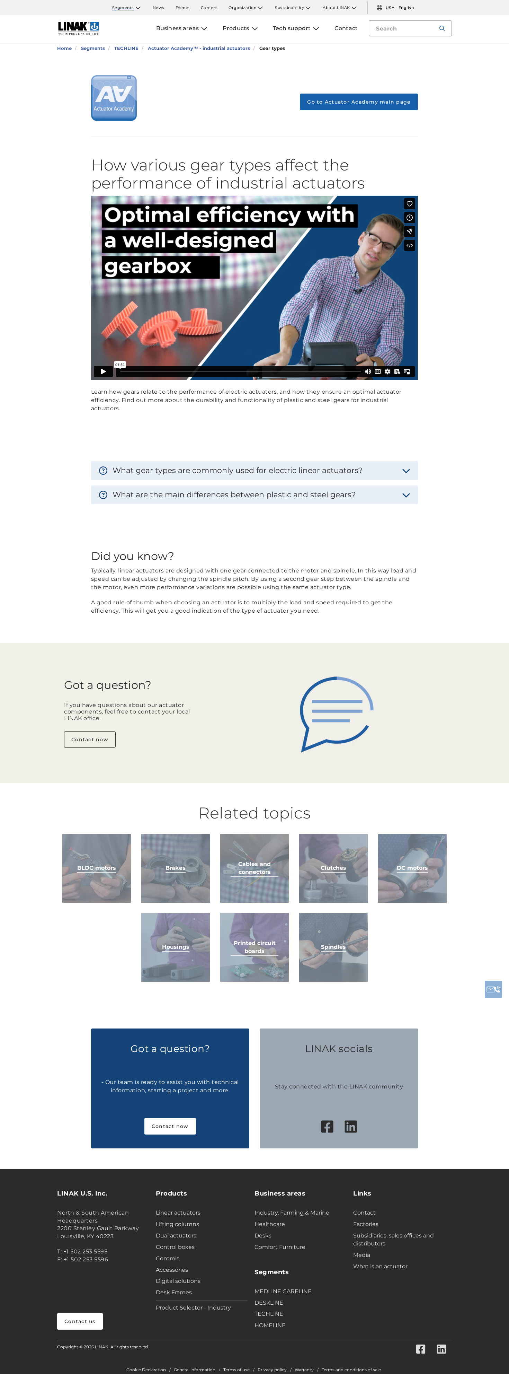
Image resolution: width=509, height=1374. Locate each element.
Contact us (80, 1321)
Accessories (172, 1270)
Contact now (89, 739)
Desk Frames (174, 1292)
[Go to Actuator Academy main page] (114, 98)
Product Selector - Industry (193, 1307)
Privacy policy (272, 1369)
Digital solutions (178, 1281)
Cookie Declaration (146, 1369)
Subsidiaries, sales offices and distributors (393, 1239)
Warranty (304, 1369)
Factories (365, 1224)
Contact (364, 1212)
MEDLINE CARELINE (283, 1291)
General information (194, 1369)
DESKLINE (268, 1302)
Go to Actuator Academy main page (359, 102)
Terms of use (236, 1369)
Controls (167, 1258)
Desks (262, 1235)
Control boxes (175, 1247)
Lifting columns (177, 1224)
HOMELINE (270, 1325)
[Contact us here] (493, 989)
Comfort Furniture (279, 1247)
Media (361, 1255)
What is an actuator (380, 1266)
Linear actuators (178, 1212)
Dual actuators (176, 1235)
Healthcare (269, 1224)
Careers (209, 7)
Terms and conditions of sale (351, 1369)
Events (183, 7)
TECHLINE (268, 1314)
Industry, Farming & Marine (291, 1212)
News (158, 7)
